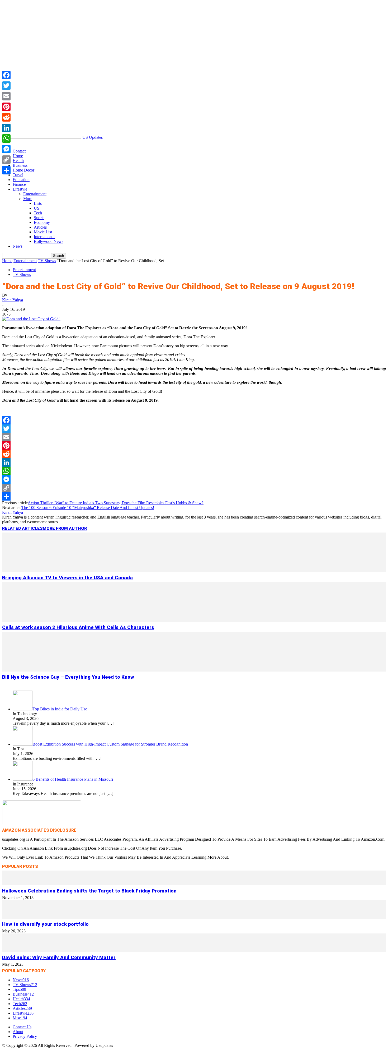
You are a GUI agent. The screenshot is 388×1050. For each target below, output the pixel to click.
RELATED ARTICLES (22, 528)
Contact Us (22, 1027)
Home (18, 156)
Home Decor (23, 170)
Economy (42, 222)
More (27, 198)
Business (20, 165)
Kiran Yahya (12, 300)
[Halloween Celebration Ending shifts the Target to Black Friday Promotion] (194, 884)
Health (18, 160)
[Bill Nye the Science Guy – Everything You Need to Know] (194, 670)
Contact (19, 151)
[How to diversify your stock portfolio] (194, 917)
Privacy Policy (25, 1036)
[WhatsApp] (194, 471)
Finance (19, 184)
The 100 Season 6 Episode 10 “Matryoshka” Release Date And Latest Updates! (87, 507)
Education (21, 179)
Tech (38, 213)
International (44, 236)
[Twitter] (194, 428)
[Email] (194, 437)
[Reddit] (194, 454)
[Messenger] (194, 479)
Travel (18, 175)
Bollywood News (48, 241)
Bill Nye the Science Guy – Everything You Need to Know (68, 677)
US (36, 208)
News (17, 246)
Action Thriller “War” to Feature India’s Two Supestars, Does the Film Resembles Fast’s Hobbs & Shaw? (116, 503)
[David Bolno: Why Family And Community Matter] (194, 950)
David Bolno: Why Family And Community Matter (59, 957)
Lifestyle (20, 189)
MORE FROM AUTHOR (65, 528)
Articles (40, 227)
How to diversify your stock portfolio (45, 924)
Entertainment (34, 194)
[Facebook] (194, 420)
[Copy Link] (194, 488)
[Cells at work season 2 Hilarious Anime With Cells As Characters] (194, 620)
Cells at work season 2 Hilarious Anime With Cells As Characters (78, 627)
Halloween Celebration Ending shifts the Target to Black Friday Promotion (89, 891)
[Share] (194, 496)
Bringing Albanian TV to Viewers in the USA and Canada (67, 578)
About (18, 1031)
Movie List (43, 232)
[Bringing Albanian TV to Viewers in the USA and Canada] (194, 570)
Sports (39, 217)
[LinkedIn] (194, 462)
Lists (38, 203)
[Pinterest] (194, 445)
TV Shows (47, 260)
